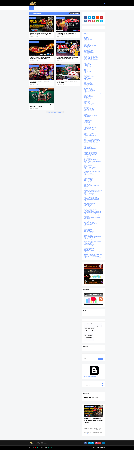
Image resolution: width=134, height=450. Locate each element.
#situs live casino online (89, 208)
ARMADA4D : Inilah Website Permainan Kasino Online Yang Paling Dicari (40, 58)
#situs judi (86, 70)
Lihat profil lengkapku (87, 399)
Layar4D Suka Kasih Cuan (91, 397)
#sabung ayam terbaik (89, 221)
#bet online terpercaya (89, 174)
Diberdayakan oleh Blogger (90, 376)
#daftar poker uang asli (89, 178)
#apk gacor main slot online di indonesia (93, 190)
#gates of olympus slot (89, 84)
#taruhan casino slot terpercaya (91, 142)
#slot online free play (88, 50)
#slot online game (88, 49)
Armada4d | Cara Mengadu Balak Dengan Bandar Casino (67, 81)
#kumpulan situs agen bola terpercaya (92, 236)
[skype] (104, 8)
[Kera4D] (93, 273)
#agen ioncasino (87, 234)
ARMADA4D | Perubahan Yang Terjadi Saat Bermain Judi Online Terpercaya (67, 58)
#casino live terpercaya (89, 244)
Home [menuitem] (31, 8)
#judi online (86, 62)
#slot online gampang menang (90, 115)
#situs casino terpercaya (89, 149)
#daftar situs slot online (89, 113)
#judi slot (86, 72)
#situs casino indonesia (89, 231)
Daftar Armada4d (98, 323)
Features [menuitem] (37, 8)
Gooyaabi (50, 447)
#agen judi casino (88, 123)
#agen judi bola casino (89, 246)
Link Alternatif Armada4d (89, 330)
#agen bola (86, 102)
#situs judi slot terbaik (89, 103)
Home (41, 3)
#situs (85, 61)
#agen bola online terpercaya (90, 219)
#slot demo (86, 43)
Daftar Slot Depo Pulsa (96, 326)
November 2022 (93, 385)
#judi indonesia (87, 128)
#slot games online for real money (91, 57)
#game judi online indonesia (90, 181)
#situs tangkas (87, 230)
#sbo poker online (88, 235)
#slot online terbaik (88, 88)
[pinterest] (102, 8)
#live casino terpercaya (89, 206)
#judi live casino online (89, 195)
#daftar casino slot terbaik (90, 148)
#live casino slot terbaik (89, 141)
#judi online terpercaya (89, 87)
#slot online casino (88, 47)
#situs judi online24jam (89, 193)
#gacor (85, 77)
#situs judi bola (87, 74)
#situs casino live (87, 249)
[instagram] (99, 8)
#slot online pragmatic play (90, 45)
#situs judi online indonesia (90, 167)
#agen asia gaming (88, 170)
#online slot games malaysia (90, 200)
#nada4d (86, 33)
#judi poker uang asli (88, 120)
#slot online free (87, 46)
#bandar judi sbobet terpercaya (91, 100)
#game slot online (88, 53)
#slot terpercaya (87, 42)
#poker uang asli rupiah (89, 250)
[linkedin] (93, 17)
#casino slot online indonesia (90, 153)
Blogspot (39, 447)
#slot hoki (86, 97)
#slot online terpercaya (89, 76)
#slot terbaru (86, 81)
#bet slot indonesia (88, 184)
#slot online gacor (88, 83)
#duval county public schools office (91, 198)
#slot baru (86, 132)
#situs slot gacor (87, 95)
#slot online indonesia (89, 66)
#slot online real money (89, 52)
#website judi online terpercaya (91, 159)
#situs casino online (88, 196)
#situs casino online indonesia (90, 240)
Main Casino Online (88, 335)
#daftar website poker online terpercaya (93, 254)
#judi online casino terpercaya (90, 238)
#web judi (86, 166)
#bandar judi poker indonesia (90, 223)
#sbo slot (86, 114)
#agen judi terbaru (88, 180)
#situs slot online (87, 71)
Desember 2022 (93, 383)
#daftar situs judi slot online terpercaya (92, 93)
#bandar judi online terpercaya (90, 130)
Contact (51, 3)
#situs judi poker (87, 134)
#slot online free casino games (90, 145)
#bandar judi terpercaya (89, 133)
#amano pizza (87, 63)
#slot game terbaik (88, 165)
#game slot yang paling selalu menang (92, 241)
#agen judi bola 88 (88, 173)
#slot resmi (86, 40)
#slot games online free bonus (90, 56)
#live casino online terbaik (90, 232)
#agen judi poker (87, 146)
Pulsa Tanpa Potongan (89, 337)
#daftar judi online (88, 78)
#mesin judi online (88, 202)
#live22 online (87, 121)
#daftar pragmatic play (89, 109)
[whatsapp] (97, 21)
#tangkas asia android (89, 248)
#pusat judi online (88, 98)
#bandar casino (87, 205)
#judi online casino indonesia (90, 151)
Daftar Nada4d (33, 18)
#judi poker (86, 79)
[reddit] (97, 17)
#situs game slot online (89, 176)
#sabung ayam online (88, 96)
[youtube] (93, 21)
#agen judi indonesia (88, 187)
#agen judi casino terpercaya (90, 197)
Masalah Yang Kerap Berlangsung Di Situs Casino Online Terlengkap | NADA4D (40, 34)
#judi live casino (87, 126)
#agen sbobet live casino (89, 203)
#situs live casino (87, 119)
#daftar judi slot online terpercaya (91, 163)
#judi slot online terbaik (89, 106)
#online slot (86, 55)
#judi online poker (88, 224)
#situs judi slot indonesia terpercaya (92, 177)
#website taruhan (87, 158)
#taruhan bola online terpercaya (91, 209)
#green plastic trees (88, 108)
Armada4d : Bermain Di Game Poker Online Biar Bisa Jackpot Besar (41, 105)
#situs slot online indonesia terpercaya (92, 161)
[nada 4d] (93, 283)
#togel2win (86, 34)
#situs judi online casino (89, 117)
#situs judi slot (87, 68)
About (46, 3)
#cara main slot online (89, 222)
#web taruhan (87, 160)
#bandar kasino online (89, 110)
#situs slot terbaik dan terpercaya (91, 139)
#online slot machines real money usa (92, 212)
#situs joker (86, 225)
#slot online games (88, 51)
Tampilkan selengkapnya (74, 13)
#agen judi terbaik (88, 104)
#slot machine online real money (91, 59)
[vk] (85, 21)
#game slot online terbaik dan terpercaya (93, 164)
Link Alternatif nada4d (89, 333)
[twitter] (97, 8)
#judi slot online (87, 64)
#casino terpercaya (88, 204)
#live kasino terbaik (88, 227)
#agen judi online (87, 82)
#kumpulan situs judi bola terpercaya (92, 140)
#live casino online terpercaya (90, 152)
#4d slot (85, 94)
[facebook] (95, 8)
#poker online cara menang (90, 154)
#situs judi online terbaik (89, 90)
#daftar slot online (88, 39)
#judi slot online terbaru (89, 91)
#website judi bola (88, 125)
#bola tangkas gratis (88, 210)
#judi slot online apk (88, 168)
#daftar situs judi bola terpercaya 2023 (92, 257)
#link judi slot (87, 138)
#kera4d (85, 36)
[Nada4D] (93, 268)
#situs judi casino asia (89, 247)
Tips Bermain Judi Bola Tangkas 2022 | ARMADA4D (39, 81)
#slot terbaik (86, 85)
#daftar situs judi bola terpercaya (91, 256)
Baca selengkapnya (88, 433)
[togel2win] (93, 278)
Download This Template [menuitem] (57, 8)
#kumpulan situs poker (89, 229)
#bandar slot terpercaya (89, 129)
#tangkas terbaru (87, 243)
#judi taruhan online (88, 228)
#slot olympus (87, 44)
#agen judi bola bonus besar (90, 255)
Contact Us (102, 447)
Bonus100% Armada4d (60, 18)
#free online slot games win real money (92, 211)
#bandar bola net (87, 183)
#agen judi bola (87, 112)
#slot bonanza (87, 75)
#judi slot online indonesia (90, 127)
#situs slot (86, 69)
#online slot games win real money (91, 199)
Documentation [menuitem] (45, 8)
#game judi (86, 107)
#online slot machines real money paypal (93, 214)
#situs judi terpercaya (88, 89)
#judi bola (86, 65)
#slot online (86, 37)
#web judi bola (87, 122)
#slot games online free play (90, 58)
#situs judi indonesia (88, 179)
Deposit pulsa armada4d (89, 328)
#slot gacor (86, 38)
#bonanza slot (87, 136)
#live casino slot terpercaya (90, 135)
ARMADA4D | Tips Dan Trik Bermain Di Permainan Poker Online (66, 34)
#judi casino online (88, 147)
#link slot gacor (87, 101)
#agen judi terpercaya (88, 242)
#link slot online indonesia (90, 189)
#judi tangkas (87, 116)
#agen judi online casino (89, 237)
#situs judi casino (88, 144)
